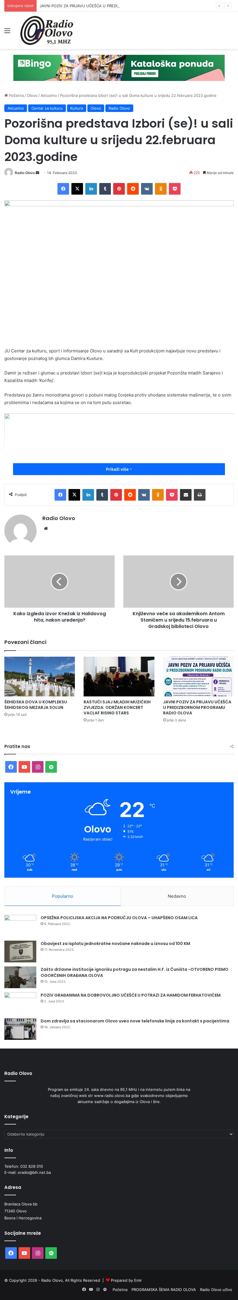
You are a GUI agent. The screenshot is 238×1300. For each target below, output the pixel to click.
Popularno (62, 896)
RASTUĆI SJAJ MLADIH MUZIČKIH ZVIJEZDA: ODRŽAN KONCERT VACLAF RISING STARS (117, 707)
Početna (16, 95)
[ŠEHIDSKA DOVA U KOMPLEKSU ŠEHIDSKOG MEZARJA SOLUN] (39, 676)
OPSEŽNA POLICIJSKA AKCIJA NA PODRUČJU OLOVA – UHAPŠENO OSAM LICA (119, 918)
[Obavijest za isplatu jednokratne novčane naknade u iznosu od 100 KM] (20, 951)
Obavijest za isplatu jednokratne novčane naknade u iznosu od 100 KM (115, 943)
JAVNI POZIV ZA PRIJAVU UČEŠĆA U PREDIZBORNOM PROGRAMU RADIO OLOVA (112, 5)
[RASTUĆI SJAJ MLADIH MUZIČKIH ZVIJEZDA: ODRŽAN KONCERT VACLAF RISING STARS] (119, 676)
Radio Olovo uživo (216, 1289)
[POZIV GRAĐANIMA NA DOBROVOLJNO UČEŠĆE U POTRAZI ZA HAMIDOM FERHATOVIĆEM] (20, 1003)
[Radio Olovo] (46, 30)
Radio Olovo (119, 108)
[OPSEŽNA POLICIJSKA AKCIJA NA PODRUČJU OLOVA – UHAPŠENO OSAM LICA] (20, 926)
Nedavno (177, 896)
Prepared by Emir (126, 1280)
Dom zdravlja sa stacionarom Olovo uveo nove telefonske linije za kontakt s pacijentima (135, 1021)
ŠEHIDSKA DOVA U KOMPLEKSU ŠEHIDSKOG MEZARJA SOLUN (35, 704)
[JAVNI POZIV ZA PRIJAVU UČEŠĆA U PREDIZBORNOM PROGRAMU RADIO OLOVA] (198, 676)
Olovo (32, 95)
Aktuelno (49, 95)
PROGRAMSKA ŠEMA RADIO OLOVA (163, 1289)
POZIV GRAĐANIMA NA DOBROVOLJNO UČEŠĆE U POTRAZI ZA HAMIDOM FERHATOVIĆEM (131, 995)
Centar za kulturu (47, 108)
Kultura (76, 108)
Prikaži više (117, 469)
